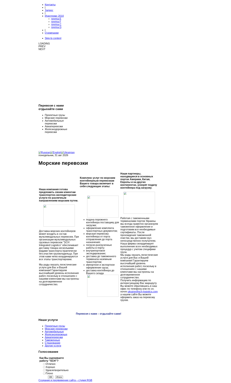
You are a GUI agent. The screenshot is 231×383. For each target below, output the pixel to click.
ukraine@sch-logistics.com (143, 291)
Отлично (50, 364)
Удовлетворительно (57, 370)
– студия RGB (65, 380)
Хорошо (50, 367)
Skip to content (53, 38)
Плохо (49, 373)
